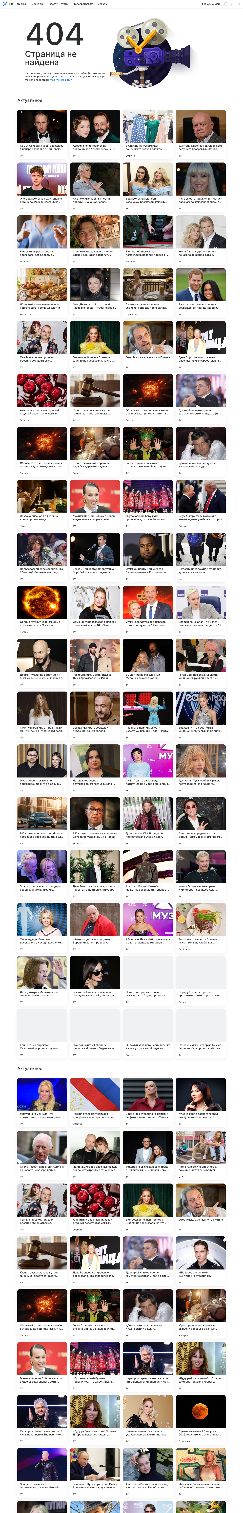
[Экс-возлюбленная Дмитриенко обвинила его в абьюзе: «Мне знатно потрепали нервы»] (42, 187)
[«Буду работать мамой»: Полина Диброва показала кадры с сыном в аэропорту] (201, 1473)
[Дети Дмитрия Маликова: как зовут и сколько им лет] (42, 981)
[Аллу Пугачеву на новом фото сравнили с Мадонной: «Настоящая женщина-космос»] (148, 1139)
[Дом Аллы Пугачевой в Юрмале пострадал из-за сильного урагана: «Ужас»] (201, 769)
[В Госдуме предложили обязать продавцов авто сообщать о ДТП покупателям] (42, 822)
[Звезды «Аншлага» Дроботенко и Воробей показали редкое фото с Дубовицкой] (95, 557)
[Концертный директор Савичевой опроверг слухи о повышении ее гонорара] (42, 1034)
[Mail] (5, 4)
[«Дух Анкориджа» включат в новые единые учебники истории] (201, 505)
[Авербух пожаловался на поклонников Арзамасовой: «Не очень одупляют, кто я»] (95, 134)
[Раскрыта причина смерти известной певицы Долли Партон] (148, 716)
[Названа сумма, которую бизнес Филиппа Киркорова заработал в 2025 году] (201, 1034)
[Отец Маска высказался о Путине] (148, 346)
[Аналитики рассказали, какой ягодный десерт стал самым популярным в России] (42, 399)
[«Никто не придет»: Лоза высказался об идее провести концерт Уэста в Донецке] (148, 981)
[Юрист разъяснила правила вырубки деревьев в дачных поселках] (95, 452)
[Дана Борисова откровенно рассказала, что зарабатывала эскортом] (201, 346)
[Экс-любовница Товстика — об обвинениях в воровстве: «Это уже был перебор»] (148, 1086)
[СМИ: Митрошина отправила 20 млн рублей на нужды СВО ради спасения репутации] (42, 716)
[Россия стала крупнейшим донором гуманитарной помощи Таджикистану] (95, 1208)
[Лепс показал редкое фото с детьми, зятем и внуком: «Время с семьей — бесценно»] (201, 822)
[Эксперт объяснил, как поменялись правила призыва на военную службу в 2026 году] (148, 240)
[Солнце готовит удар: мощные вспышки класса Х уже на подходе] (42, 610)
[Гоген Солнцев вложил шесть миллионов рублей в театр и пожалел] (201, 663)
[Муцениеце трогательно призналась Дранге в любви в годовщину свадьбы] (42, 769)
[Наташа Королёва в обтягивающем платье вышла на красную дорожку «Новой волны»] (95, 769)
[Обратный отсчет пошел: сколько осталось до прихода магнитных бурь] (148, 399)
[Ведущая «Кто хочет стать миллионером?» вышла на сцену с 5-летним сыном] (201, 716)
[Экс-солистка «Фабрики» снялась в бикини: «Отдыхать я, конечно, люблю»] (95, 1034)
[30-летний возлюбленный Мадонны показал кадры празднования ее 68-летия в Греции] (148, 663)
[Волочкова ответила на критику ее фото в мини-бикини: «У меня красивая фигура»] (148, 1208)
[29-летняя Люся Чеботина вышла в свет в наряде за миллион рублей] (148, 928)
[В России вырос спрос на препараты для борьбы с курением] (42, 240)
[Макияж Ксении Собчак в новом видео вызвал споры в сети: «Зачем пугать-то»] (95, 505)
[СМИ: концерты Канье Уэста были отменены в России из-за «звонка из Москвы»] (148, 557)
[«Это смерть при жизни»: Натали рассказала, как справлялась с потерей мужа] (201, 187)
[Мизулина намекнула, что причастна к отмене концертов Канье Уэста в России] (42, 1208)
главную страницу (61, 79)
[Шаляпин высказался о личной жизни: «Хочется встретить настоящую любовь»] (95, 240)
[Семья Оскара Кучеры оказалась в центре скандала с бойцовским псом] (42, 134)
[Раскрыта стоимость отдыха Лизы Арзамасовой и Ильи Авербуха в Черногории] (95, 663)
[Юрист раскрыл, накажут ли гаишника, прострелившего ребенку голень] (95, 399)
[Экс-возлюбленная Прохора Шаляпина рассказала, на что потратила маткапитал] (95, 346)
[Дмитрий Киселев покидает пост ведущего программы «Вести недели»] (201, 134)
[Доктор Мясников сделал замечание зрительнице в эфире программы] (201, 399)
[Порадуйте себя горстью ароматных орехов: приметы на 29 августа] (201, 981)
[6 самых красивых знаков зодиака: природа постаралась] (148, 293)
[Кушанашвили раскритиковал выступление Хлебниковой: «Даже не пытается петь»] (201, 1208)
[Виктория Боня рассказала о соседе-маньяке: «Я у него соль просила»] (95, 981)
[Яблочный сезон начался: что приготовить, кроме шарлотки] (42, 293)
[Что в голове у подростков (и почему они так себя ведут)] (201, 1261)
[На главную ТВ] (10, 4)
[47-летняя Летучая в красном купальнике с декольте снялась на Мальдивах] (95, 1139)
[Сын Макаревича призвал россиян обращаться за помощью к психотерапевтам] (42, 346)
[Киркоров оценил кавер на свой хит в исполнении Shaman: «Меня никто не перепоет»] (148, 1473)
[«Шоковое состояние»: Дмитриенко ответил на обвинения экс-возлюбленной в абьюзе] (201, 1367)
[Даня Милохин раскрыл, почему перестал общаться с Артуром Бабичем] (95, 875)
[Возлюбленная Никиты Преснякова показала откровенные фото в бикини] (95, 1086)
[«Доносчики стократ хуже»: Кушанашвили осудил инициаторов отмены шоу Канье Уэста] (201, 452)
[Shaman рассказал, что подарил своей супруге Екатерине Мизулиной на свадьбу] (42, 875)
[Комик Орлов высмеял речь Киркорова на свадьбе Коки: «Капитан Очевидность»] (201, 875)
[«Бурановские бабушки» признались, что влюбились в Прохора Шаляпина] (148, 505)
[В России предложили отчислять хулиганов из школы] (201, 557)
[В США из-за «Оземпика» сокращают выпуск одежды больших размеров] (148, 134)
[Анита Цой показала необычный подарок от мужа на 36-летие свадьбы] (201, 1086)
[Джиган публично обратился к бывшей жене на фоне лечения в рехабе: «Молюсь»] (42, 663)
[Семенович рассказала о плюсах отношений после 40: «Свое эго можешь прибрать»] (95, 610)
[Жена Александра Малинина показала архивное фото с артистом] (201, 240)
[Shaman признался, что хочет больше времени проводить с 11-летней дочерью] (201, 610)
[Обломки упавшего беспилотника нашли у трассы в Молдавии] (148, 1034)
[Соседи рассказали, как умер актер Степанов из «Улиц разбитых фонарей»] (42, 1086)
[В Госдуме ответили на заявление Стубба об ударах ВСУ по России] (95, 822)
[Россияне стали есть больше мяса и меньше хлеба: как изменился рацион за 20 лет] (201, 928)
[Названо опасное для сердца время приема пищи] (42, 505)
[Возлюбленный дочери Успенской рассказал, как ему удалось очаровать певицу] (148, 187)
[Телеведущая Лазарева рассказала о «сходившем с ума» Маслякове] (42, 928)
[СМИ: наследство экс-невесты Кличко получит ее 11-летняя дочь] (148, 610)
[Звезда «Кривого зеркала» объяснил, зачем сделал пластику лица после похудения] (95, 716)
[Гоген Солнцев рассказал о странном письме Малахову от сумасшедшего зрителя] (148, 452)
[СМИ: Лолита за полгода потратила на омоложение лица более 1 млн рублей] (148, 769)
